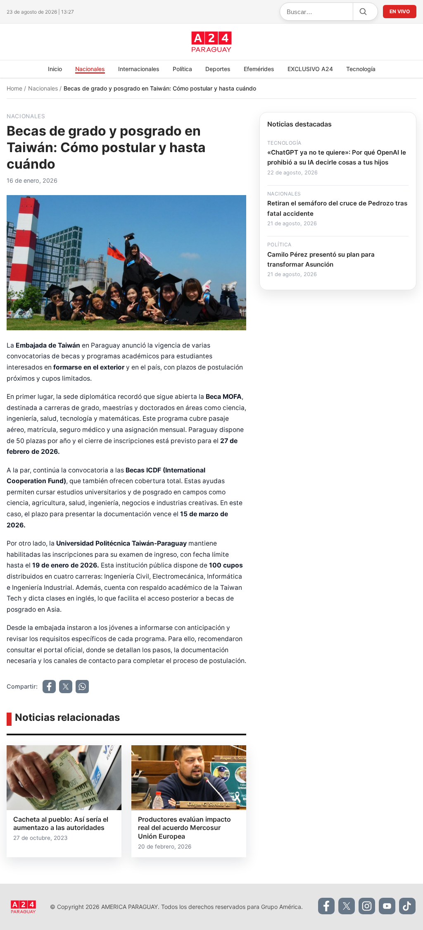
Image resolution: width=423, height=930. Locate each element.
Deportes (218, 68)
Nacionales (90, 68)
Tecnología (360, 68)
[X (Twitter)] (346, 906)
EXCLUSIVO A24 (310, 68)
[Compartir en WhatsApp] (82, 686)
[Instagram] (367, 906)
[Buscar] (363, 11)
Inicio (55, 68)
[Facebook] (326, 906)
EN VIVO (400, 11)
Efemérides (259, 68)
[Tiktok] (407, 906)
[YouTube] (387, 906)
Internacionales (138, 68)
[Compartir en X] (65, 686)
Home (15, 88)
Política (182, 68)
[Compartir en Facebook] (49, 686)
